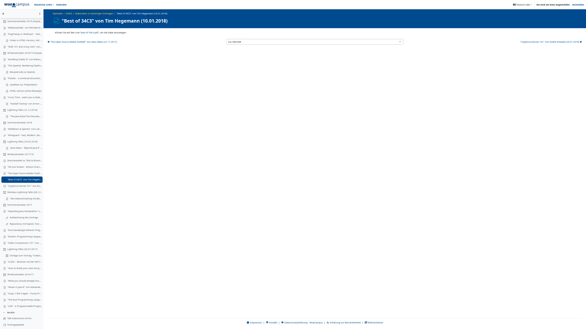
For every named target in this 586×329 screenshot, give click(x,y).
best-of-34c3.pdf (89, 32)
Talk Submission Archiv (19, 318)
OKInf (69, 13)
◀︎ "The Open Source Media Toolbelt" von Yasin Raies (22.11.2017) (82, 41)
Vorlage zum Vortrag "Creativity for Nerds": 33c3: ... (26, 255)
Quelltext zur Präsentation (23, 84)
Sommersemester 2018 (19, 122)
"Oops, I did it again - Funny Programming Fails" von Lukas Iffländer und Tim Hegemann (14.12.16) (24, 293)
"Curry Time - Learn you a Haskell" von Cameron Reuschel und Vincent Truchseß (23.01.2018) (24, 97)
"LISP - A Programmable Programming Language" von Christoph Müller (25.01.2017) (24, 306)
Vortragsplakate (15, 324)
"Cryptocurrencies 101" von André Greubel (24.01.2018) (24, 185)
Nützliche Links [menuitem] (43, 4)
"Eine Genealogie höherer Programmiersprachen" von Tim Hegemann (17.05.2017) (24, 230)
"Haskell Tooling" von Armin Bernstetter (26, 103)
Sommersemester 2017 (19, 204)
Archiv (11, 312)
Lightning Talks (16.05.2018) (22, 141)
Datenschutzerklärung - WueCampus (303, 322)
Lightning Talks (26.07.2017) (22, 249)
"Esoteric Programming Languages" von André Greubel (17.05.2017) (24, 236)
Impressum (255, 322)
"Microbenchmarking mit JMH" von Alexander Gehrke (26, 198)
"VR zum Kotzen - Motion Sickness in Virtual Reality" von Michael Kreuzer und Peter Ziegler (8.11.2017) (24, 166)
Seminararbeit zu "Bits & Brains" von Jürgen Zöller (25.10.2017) (24, 160)
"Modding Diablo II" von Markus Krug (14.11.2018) (24, 59)
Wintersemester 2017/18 (20, 154)
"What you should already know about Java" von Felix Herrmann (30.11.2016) (24, 280)
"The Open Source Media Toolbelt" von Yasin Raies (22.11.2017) (24, 173)
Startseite (57, 13)
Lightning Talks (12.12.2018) (22, 109)
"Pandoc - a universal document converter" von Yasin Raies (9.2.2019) (24, 78)
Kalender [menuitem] (61, 4)
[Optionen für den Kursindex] (39, 13)
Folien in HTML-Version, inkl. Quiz (26, 40)
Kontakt (273, 322)
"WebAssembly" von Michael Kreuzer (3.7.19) (24, 27)
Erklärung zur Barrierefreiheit (345, 322)
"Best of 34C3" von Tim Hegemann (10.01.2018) (24, 179)
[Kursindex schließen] (3, 13)
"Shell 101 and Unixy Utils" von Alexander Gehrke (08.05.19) (24, 46)
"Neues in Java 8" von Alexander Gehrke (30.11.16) (24, 286)
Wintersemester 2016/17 (20, 274)
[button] (522, 4)
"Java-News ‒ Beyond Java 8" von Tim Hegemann (26, 147)
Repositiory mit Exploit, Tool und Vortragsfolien (26, 223)
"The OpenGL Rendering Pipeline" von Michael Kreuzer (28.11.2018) (24, 65)
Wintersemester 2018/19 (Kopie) (24, 52)
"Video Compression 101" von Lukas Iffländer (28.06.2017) (24, 242)
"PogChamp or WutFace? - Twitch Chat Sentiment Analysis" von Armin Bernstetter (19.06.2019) (24, 33)
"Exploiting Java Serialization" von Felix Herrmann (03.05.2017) (24, 211)
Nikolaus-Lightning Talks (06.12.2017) (24, 192)
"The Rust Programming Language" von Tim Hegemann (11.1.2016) (24, 299)
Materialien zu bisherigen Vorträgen (94, 13)
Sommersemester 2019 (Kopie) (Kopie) (24, 21)
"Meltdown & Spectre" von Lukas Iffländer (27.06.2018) (24, 128)
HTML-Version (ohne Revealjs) (25, 90)
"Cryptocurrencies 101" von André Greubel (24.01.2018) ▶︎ (551, 41)
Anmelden (578, 4)
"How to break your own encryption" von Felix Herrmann (24, 268)
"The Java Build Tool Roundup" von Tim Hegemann (26, 116)
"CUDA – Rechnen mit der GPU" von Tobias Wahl (24, 261)
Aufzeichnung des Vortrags (24, 217)
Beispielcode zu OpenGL (22, 71)
